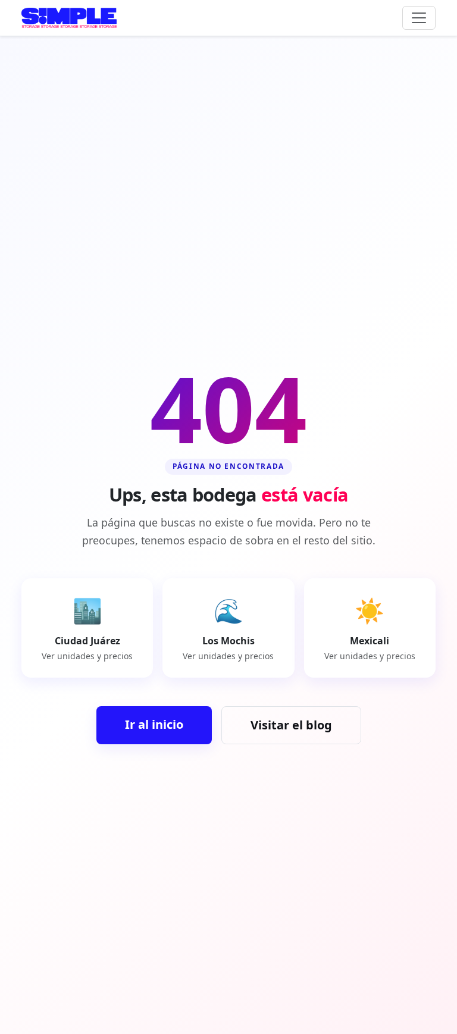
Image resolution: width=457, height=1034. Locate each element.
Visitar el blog (291, 725)
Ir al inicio (154, 724)
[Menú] (419, 18)
